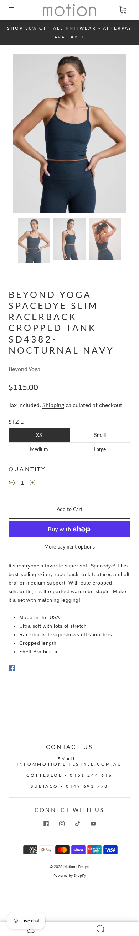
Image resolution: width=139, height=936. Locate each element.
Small (100, 435)
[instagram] (62, 823)
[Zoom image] (70, 135)
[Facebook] (12, 668)
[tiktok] (77, 823)
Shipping (53, 404)
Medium (39, 449)
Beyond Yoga (24, 368)
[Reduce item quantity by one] (12, 483)
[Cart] (122, 10)
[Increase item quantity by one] (32, 483)
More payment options (69, 547)
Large (100, 449)
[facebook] (46, 823)
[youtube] (93, 823)
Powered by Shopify (69, 875)
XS (39, 435)
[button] (24, 135)
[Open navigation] (16, 10)
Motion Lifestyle (76, 866)
